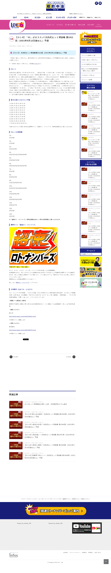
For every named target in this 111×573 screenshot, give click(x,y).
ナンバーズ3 (48, 499)
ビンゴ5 (41, 499)
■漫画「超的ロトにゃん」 (76, 13)
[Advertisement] (42, 374)
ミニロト (34, 499)
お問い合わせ (97, 552)
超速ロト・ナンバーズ (22, 282)
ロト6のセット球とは (88, 75)
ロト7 (24, 499)
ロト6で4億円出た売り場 (89, 64)
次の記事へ (69, 356)
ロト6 (29, 499)
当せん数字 (90, 24)
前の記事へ (16, 356)
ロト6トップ (50, 24)
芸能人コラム (85, 499)
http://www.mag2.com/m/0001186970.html (22, 330)
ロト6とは (60, 24)
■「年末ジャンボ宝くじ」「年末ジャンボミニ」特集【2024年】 (35, 13)
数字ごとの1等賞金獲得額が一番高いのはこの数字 (90, 69)
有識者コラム (76, 499)
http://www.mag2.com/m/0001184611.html (22, 316)
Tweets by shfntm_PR (24, 523)
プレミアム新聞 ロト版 (88, 55)
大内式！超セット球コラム (90, 60)
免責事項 (84, 552)
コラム (99, 24)
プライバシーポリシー (74, 552)
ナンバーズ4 (57, 499)
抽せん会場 (81, 24)
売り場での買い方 (70, 24)
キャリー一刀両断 (87, 79)
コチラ (37, 63)
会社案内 (65, 552)
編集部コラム (66, 499)
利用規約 (90, 552)
